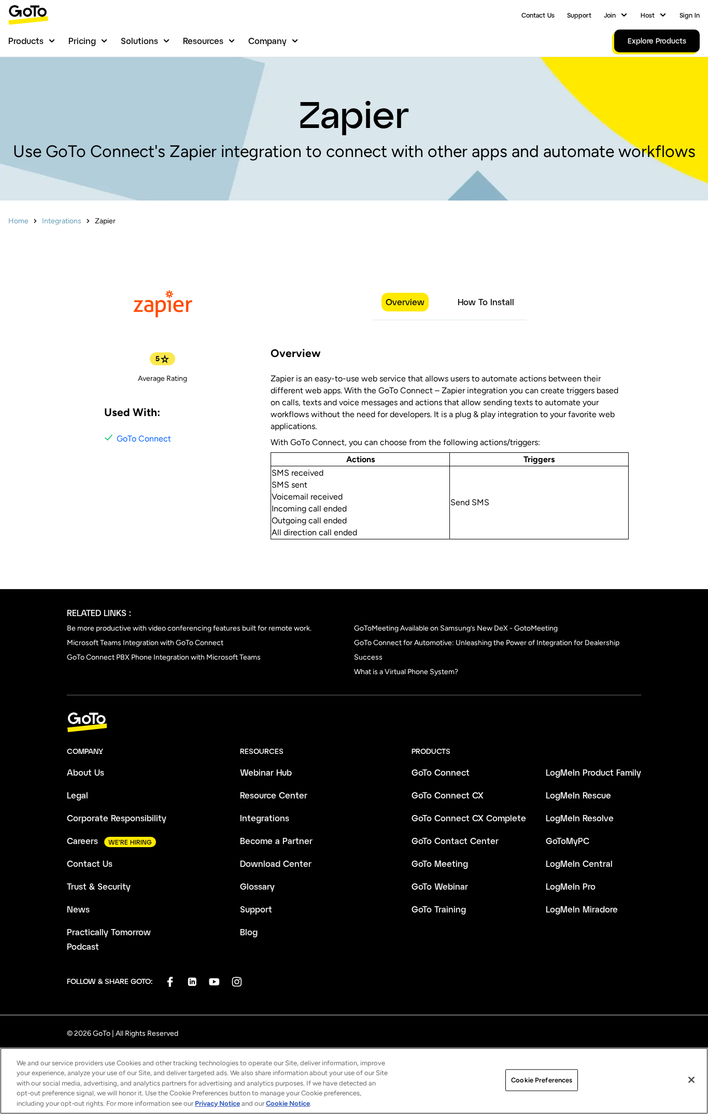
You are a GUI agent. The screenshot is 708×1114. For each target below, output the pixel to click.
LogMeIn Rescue (578, 795)
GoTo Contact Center (455, 841)
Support (579, 15)
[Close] (691, 1079)
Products (26, 41)
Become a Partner (276, 841)
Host (648, 15)
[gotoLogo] (28, 14)
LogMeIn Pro (571, 886)
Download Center (275, 863)
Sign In (689, 15)
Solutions (139, 41)
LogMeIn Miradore (582, 909)
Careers (82, 841)
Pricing (82, 41)
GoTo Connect (144, 439)
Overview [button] (405, 302)
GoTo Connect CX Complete (469, 818)
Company (267, 41)
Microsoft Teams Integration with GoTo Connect (145, 642)
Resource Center (273, 795)
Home (18, 221)
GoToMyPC (567, 841)
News (78, 909)
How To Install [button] (486, 302)
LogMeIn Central (579, 863)
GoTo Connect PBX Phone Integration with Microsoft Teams (164, 657)
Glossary (257, 886)
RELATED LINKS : (99, 613)
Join (610, 15)
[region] (354, 1081)
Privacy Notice (217, 1103)
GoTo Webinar (440, 886)
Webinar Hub (266, 772)
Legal (77, 795)
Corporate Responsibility (116, 818)
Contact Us (538, 15)
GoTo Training (439, 909)
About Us (85, 772)
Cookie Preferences (541, 1080)
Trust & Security (99, 886)
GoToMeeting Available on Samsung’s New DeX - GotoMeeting (456, 628)
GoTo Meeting (440, 863)
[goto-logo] (354, 722)
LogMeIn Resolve (580, 818)
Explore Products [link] (657, 40)
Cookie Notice (288, 1103)
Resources (203, 41)
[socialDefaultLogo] (170, 982)
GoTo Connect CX (448, 795)
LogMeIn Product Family (593, 772)
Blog (249, 932)
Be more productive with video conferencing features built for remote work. (189, 628)
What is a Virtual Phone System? (406, 671)
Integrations (61, 221)
